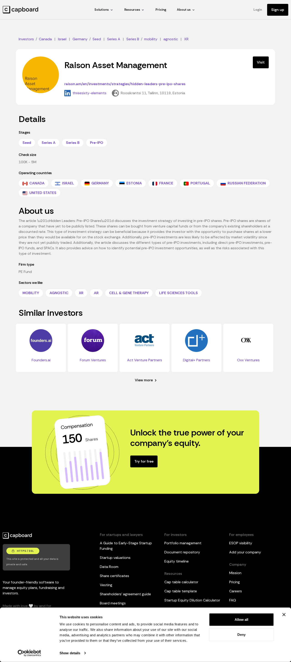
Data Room (109, 566)
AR (96, 292)
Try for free (143, 461)
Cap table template (180, 591)
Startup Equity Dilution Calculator (192, 600)
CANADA (36, 183)
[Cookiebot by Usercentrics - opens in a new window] (29, 653)
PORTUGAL (200, 183)
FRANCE (165, 183)
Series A (48, 142)
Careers (235, 591)
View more (144, 380)
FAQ (232, 600)
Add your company (245, 552)
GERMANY (99, 183)
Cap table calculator (181, 582)
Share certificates (114, 575)
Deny (241, 634)
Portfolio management (182, 543)
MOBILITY (31, 292)
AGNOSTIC (59, 292)
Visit (261, 62)
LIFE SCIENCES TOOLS (178, 292)
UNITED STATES (42, 192)
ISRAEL (67, 183)
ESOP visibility (240, 543)
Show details (70, 653)
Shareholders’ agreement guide (125, 594)
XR (81, 292)
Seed (27, 142)
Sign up (277, 9)
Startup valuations (115, 557)
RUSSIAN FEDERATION (246, 183)
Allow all (241, 619)
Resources (132, 10)
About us (184, 10)
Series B (73, 142)
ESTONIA (133, 183)
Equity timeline (176, 561)
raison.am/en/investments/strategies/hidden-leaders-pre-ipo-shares (125, 83)
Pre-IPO (96, 142)
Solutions (101, 10)
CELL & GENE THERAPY (129, 292)
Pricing (161, 10)
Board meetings (113, 603)
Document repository (182, 552)
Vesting (106, 585)
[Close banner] (284, 614)
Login (257, 10)
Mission (235, 572)
